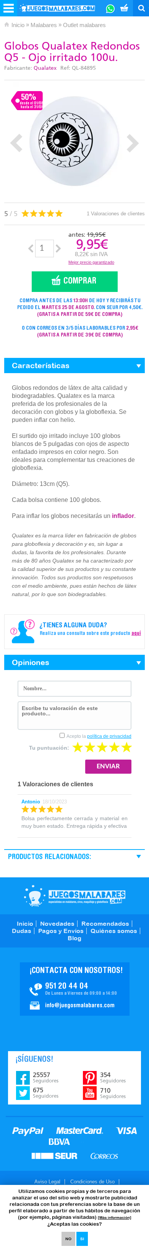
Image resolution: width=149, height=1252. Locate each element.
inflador (123, 516)
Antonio (30, 802)
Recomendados (105, 923)
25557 (45, 1077)
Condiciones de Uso (92, 1182)
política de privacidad (109, 736)
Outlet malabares (84, 25)
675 (45, 1092)
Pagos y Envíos (61, 930)
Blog (74, 938)
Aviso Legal (47, 1182)
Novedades (57, 923)
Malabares (44, 25)
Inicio (17, 25)
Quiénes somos (114, 930)
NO (68, 1239)
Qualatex (45, 68)
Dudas (21, 930)
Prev (16, 143)
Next (132, 143)
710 (113, 1093)
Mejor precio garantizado (91, 262)
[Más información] (114, 1217)
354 (113, 1077)
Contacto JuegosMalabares (75, 989)
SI (82, 1239)
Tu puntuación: (49, 747)
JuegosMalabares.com (74, 896)
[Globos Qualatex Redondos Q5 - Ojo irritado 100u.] (74, 141)
